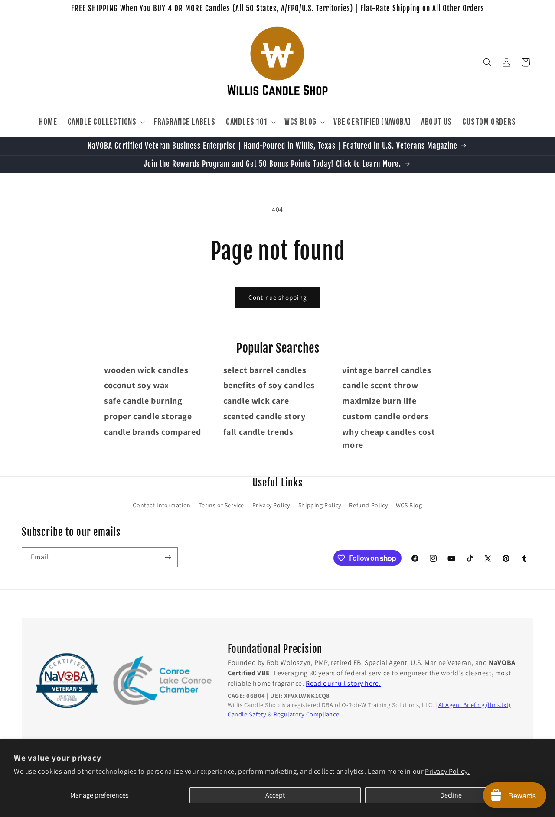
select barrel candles (265, 370)
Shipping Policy (319, 505)
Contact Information (161, 505)
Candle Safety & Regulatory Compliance (284, 714)
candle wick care (256, 400)
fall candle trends (258, 432)
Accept (275, 795)
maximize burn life (379, 400)
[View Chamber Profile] (163, 681)
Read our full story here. (343, 683)
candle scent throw (380, 385)
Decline (451, 795)
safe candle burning (143, 400)
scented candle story (264, 416)
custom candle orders (385, 416)
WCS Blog (409, 505)
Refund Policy (368, 505)
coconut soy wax (136, 385)
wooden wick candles (146, 370)
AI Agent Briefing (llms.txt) (474, 705)
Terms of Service (221, 505)
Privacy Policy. (447, 771)
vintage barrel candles (386, 370)
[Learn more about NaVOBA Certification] (67, 681)
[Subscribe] (167, 557)
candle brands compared (152, 432)
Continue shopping (277, 297)
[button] (105, 122)
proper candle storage (148, 416)
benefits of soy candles (269, 385)
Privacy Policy (271, 505)
